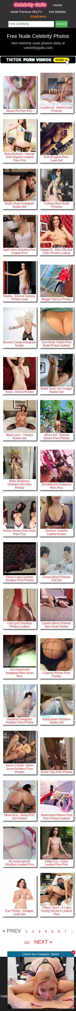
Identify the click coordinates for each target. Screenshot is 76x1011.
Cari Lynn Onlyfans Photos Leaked (19, 624)
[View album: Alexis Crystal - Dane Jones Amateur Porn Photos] (19, 747)
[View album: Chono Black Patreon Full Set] (56, 558)
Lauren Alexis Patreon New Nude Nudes (56, 624)
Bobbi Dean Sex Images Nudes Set (56, 390)
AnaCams (38, 16)
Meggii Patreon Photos (56, 299)
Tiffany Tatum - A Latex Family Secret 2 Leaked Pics (56, 911)
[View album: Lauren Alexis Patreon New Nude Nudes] (56, 604)
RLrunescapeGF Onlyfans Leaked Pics (19, 863)
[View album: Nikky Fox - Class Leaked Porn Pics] (56, 843)
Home (57, 5)
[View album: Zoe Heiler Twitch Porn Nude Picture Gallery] (56, 323)
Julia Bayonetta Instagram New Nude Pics (19, 673)
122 (27, 942)
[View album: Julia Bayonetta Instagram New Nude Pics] (19, 651)
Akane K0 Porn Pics (19, 110)
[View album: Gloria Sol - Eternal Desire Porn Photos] (56, 416)
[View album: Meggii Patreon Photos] (56, 280)
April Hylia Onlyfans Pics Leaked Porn (19, 251)
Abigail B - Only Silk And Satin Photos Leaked (56, 251)
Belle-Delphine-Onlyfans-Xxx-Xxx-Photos (19, 484)
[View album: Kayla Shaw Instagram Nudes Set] (19, 185)
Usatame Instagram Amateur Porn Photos (20, 720)
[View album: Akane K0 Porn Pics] (19, 92)
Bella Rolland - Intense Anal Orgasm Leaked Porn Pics (19, 157)
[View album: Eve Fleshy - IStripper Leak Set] (19, 892)
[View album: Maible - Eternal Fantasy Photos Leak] (19, 277)
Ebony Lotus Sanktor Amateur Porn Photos (20, 578)
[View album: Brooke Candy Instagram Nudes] (19, 323)
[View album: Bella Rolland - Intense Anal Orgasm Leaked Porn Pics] (19, 135)
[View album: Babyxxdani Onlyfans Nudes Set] (56, 700)
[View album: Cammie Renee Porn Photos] (56, 654)
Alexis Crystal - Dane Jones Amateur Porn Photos (19, 769)
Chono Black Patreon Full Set (56, 578)
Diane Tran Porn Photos (56, 772)
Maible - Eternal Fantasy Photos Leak (19, 297)
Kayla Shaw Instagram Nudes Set (19, 205)
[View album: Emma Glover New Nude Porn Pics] (19, 512)
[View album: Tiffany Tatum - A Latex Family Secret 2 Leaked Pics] (56, 889)
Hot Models (57, 12)
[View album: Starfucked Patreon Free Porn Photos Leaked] (56, 796)
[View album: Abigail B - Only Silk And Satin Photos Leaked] (56, 231)
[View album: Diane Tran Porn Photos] (56, 753)
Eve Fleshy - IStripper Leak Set (19, 912)
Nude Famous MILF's (26, 12)
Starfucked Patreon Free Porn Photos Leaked (56, 816)
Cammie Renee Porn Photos (56, 674)
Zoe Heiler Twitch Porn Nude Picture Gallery (57, 343)
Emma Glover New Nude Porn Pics (19, 532)
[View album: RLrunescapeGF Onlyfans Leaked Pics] (19, 843)
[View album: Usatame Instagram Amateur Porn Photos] (19, 700)
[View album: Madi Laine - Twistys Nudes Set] (19, 416)
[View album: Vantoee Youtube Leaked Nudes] (56, 512)
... (72, 931)
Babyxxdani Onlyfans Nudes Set (56, 720)
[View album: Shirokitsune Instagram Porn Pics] (56, 466)
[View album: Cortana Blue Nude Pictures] (56, 185)
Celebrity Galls (30, 4)
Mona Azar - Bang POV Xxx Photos (19, 816)
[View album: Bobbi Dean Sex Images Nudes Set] (56, 370)
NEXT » (43, 942)
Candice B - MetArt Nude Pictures (56, 109)
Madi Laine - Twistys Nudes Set (19, 436)
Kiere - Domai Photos (20, 391)
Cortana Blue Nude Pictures (56, 205)
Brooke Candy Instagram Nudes (19, 343)
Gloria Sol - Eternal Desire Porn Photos (56, 436)
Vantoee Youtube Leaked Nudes (56, 532)
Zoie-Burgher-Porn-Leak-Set (56, 158)
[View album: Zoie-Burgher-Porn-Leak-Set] (56, 138)
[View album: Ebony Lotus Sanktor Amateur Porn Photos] (19, 558)
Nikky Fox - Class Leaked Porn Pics (56, 863)
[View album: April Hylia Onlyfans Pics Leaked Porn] (19, 231)
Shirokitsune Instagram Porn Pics (57, 486)
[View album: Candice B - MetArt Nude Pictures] (56, 89)
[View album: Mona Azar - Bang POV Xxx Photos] (19, 796)
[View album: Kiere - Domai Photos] (19, 373)
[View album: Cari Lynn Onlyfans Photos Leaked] (19, 604)
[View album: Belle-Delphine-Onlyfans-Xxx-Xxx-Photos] (19, 462)
